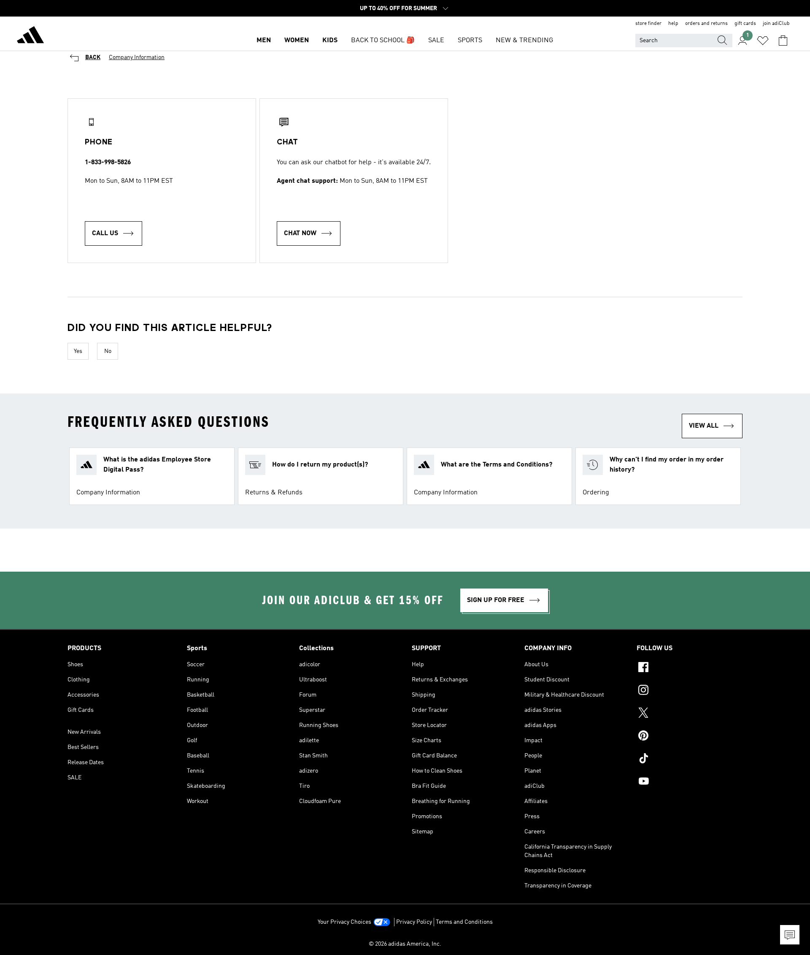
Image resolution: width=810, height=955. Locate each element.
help (673, 23)
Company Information (137, 57)
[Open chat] (790, 935)
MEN (263, 40)
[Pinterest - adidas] (689, 736)
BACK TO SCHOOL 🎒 (383, 40)
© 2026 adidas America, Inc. (405, 944)
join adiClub (776, 23)
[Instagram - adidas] (689, 691)
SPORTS (470, 40)
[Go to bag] (783, 40)
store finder (648, 23)
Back (92, 57)
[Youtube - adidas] (689, 782)
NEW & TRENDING (524, 40)
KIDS (330, 40)
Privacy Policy (414, 922)
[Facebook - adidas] (689, 668)
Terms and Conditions (464, 922)
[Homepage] (30, 36)
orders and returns (706, 23)
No (107, 351)
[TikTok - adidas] (689, 759)
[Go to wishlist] (763, 40)
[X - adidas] (689, 714)
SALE (436, 40)
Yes (78, 351)
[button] (152, 476)
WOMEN (296, 40)
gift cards (745, 23)
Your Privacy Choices (344, 922)
